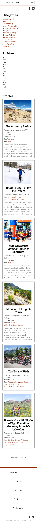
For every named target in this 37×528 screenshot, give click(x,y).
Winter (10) (6, 46)
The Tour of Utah (18, 371)
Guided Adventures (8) (10, 28)
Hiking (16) (6, 30)
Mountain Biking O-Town (18, 311)
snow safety (12, 197)
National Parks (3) (8, 35)
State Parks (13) (8, 44)
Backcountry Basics (18, 126)
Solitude (22, 442)
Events (20, 382)
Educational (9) (8, 24)
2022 (4, 60)
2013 (4, 80)
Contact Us (18, 499)
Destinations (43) (8, 21)
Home (10, 472)
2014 (4, 78)
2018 (4, 69)
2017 (4, 71)
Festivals (15, 442)
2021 (4, 62)
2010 (4, 87)
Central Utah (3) (8, 19)
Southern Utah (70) (9, 42)
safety (10, 141)
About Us (18, 490)
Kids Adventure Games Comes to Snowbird (18, 249)
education (20, 199)
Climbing (11, 440)
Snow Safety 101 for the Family (18, 189)
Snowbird (11, 262)
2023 (4, 57)
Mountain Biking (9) (9, 33)
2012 (4, 82)
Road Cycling (12, 382)
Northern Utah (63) (9, 37)
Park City (11, 384)
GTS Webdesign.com (18, 522)
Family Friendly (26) (9, 26)
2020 (4, 64)
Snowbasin (13, 325)
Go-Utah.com (25, 520)
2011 (4, 85)
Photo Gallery (18, 508)
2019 (4, 66)
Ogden (20, 325)
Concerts (11, 444)
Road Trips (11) (7, 40)
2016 (4, 73)
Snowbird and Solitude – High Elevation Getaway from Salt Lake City (18, 425)
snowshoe (12, 199)
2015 (4, 76)
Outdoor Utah (12, 2)
